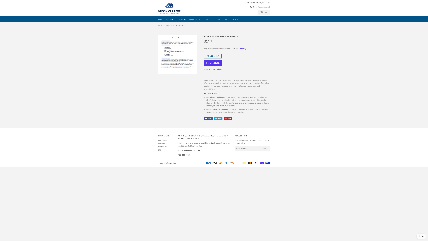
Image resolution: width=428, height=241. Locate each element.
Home (160, 19)
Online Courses (195, 19)
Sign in (252, 7)
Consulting (215, 19)
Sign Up (265, 149)
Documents (170, 19)
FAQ (206, 19)
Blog (225, 19)
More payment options (212, 69)
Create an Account (264, 7)
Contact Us (235, 19)
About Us (182, 19)
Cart (266, 12)
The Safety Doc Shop (169, 163)
